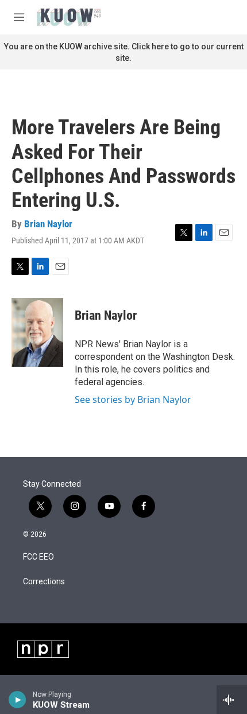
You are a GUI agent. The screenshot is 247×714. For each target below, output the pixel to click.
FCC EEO (38, 557)
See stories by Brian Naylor (133, 399)
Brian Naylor (48, 224)
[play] (17, 699)
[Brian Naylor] (37, 332)
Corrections (44, 581)
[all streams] (232, 699)
